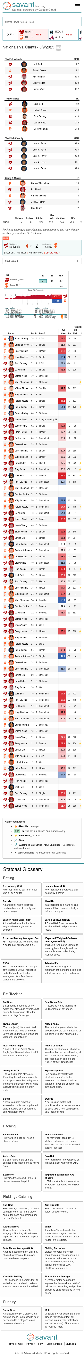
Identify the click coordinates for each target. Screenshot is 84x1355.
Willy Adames (21, 394)
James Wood (39, 89)
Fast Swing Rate (54, 1002)
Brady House (39, 83)
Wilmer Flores (21, 388)
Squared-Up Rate (54, 1070)
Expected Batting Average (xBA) (20, 938)
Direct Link (9, 252)
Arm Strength (52, 1205)
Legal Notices (54, 1343)
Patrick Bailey (21, 338)
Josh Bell (37, 64)
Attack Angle (52, 1024)
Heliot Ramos (21, 407)
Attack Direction (54, 1045)
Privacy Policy (35, 1343)
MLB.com (71, 1343)
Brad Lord (36, 189)
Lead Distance (11, 1226)
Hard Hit (23, 826)
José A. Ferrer (39, 143)
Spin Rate (50, 1156)
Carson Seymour (39, 195)
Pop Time (8, 1205)
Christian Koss (22, 344)
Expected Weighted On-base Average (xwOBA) (61, 940)
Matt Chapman (22, 382)
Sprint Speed (10, 1310)
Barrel (25, 831)
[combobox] (42, 21)
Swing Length (10, 1024)
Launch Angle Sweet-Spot (17, 919)
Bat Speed (8, 1002)
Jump (48, 1226)
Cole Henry (36, 208)
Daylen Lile (20, 438)
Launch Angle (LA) (55, 886)
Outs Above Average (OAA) (18, 1248)
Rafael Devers (39, 70)
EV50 (6, 963)
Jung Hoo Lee (21, 357)
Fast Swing (25, 835)
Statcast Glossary (23, 868)
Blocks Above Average (57, 1276)
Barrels (7, 901)
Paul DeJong (40, 116)
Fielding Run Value (55, 1248)
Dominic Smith (22, 494)
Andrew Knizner (22, 550)
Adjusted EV (51, 963)
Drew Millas (20, 463)
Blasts (6, 1098)
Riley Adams (39, 76)
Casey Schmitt (41, 129)
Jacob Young (21, 425)
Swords (49, 1098)
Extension (8, 1174)
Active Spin (9, 1156)
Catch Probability (12, 1276)
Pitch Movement (54, 1134)
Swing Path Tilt (11, 1070)
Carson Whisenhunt (40, 183)
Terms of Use (15, 1343)
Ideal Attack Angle (13, 1045)
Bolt (47, 1310)
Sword (22, 840)
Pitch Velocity (10, 1134)
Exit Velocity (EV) (12, 886)
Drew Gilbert (21, 444)
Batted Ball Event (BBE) (58, 919)
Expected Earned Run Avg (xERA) (59, 1176)
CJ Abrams (20, 369)
